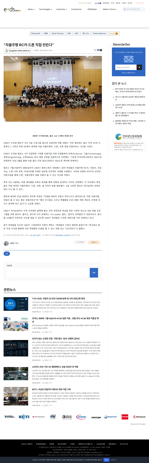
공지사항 (130, 3)
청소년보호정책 (62, 444)
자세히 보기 (113, 460)
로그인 (112, 3)
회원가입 (118, 3)
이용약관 (51, 444)
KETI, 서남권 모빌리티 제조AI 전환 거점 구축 (51, 389)
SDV (69, 33)
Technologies (44, 9)
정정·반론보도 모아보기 (62, 235)
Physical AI (35, 33)
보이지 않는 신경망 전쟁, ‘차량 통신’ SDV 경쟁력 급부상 (56, 338)
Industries (60, 9)
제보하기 (94, 242)
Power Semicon (99, 33)
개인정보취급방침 (41, 444)
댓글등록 (9, 266)
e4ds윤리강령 (101, 444)
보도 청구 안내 (34, 235)
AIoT (77, 33)
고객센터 (124, 3)
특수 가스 (86, 33)
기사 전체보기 (80, 242)
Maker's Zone (109, 9)
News (30, 9)
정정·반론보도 (106, 3)
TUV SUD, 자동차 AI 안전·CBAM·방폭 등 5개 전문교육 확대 (58, 298)
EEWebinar (92, 9)
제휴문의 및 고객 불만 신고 (85, 444)
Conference (76, 9)
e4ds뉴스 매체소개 (26, 444)
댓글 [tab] (6, 254)
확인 (106, 460)
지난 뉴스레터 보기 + (128, 73)
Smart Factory (58, 33)
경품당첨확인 (140, 3)
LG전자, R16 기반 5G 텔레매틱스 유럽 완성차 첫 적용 (55, 367)
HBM (46, 33)
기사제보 (72, 444)
